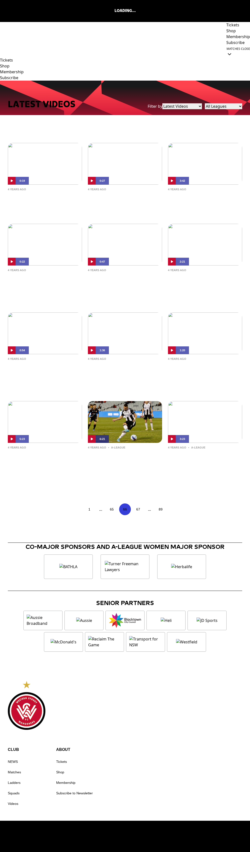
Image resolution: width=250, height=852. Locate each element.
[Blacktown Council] (125, 620)
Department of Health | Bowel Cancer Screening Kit (41, 374)
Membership (65, 783)
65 (112, 509)
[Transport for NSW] (145, 641)
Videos (13, 804)
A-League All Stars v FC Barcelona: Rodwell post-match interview (42, 285)
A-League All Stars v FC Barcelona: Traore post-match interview (120, 285)
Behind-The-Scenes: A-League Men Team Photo (202, 370)
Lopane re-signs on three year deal (42, 200)
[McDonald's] (63, 641)
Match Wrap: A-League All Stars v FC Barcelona (203, 200)
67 (138, 509)
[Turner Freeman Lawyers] (125, 567)
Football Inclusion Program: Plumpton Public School (204, 285)
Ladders (14, 783)
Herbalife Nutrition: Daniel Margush (123, 370)
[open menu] (3, 51)
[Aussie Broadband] (43, 620)
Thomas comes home (117, 196)
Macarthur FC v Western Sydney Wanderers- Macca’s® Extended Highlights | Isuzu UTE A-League (122, 471)
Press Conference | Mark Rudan (41, 459)
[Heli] (166, 620)
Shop (60, 772)
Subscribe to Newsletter (74, 793)
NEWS (13, 762)
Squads (14, 793)
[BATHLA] (68, 567)
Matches (14, 772)
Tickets (61, 762)
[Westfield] (186, 641)
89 (161, 509)
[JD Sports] (207, 620)
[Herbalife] (181, 567)
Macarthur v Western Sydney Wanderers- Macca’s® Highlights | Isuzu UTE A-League (198, 467)
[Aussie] (84, 620)
